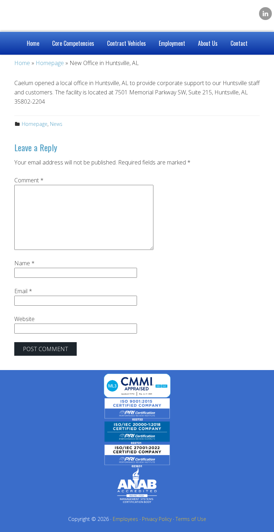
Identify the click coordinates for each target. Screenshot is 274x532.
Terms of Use (191, 519)
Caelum (60, 14)
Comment (29, 180)
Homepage (34, 123)
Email (23, 291)
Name (24, 263)
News (56, 123)
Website (24, 319)
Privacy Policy (157, 519)
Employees (125, 519)
